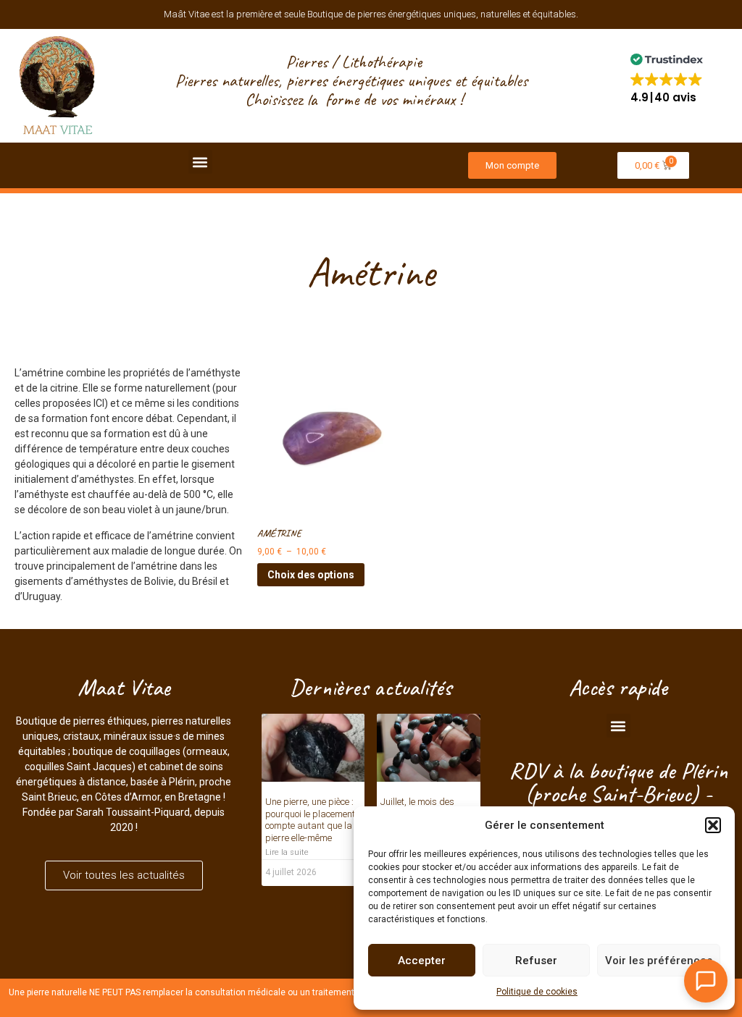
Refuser (536, 960)
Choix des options (310, 575)
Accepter (422, 960)
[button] (713, 825)
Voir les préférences (658, 960)
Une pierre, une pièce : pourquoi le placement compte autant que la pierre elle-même (310, 819)
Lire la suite (287, 852)
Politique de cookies (537, 992)
